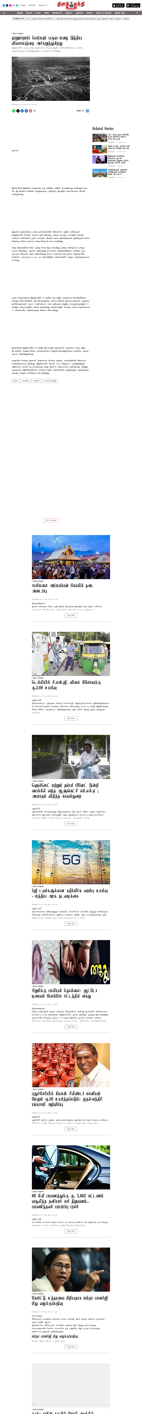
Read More (71, 615)
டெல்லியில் (37, 1222)
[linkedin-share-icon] (26, 112)
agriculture (25, 381)
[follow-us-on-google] (87, 110)
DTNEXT (32, 5)
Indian (16, 381)
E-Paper (23, 5)
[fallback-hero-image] (99, 138)
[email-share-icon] (30, 112)
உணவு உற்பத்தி (50, 381)
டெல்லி (35, 706)
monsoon (36, 381)
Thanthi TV (43, 5)
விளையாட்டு (57, 13)
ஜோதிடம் (68, 13)
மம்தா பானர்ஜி (67, 1319)
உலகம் (38, 13)
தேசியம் (29, 13)
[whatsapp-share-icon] (13, 112)
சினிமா (46, 13)
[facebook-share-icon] (22, 112)
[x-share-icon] (18, 112)
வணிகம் (89, 13)
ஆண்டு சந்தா (120, 13)
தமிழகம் (20, 13)
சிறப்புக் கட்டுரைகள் (103, 13)
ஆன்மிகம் (79, 13)
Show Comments (51, 520)
